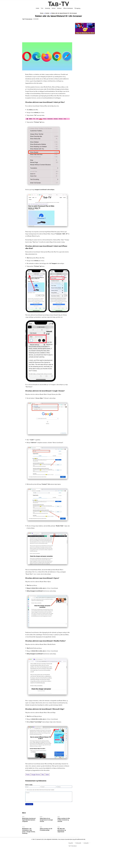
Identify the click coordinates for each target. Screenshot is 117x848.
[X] (26, 22)
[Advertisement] (47, 32)
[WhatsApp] (32, 22)
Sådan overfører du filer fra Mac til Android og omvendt (64, 820)
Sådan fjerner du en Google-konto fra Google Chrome (46, 820)
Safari (47, 774)
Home (41, 13)
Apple (23, 816)
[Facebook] (23, 22)
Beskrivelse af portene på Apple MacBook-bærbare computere (28, 820)
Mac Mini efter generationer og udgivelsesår (62, 830)
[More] (34, 22)
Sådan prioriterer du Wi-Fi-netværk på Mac (46, 829)
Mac (43, 774)
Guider (47, 13)
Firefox (28, 774)
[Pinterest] (29, 22)
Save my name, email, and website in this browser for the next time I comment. (40, 789)
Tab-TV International (27, 19)
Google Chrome (35, 774)
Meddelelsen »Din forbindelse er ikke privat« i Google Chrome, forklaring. (28, 831)
